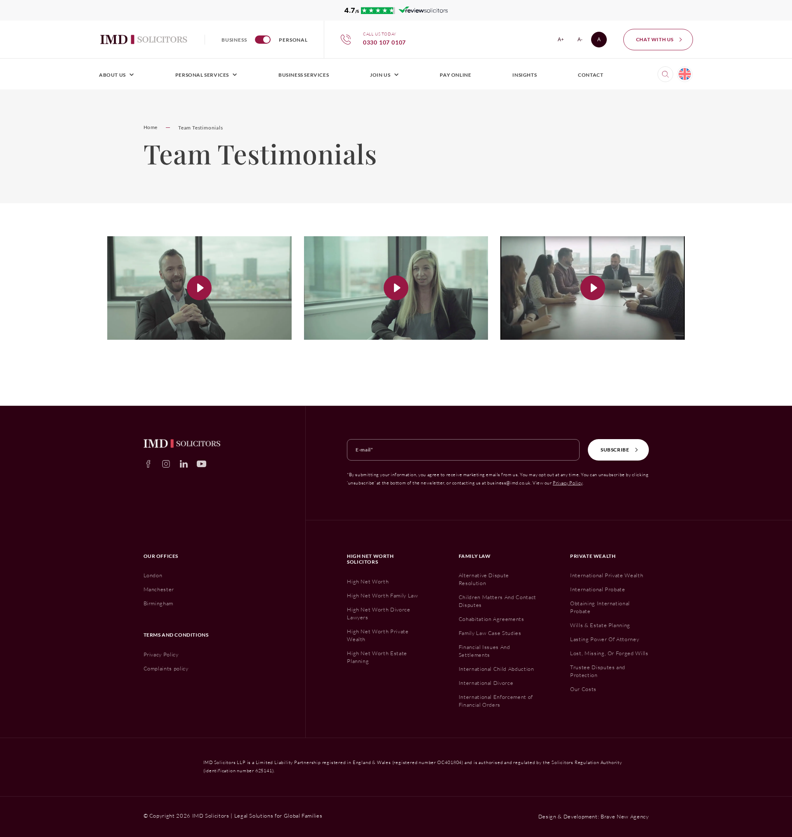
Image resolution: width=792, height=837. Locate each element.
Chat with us (655, 39)
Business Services (303, 75)
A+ (563, 41)
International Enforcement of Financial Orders (496, 701)
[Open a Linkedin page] (184, 464)
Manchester (159, 589)
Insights (524, 75)
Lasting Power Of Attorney (604, 639)
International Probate (597, 589)
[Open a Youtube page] (201, 464)
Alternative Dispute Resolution (484, 579)
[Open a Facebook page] (148, 464)
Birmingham (159, 603)
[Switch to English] (685, 74)
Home (151, 127)
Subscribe (615, 450)
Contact (590, 75)
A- (583, 41)
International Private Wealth (606, 575)
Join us (380, 75)
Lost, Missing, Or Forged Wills (609, 653)
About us (112, 75)
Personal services (202, 75)
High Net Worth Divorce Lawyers (378, 613)
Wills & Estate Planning (600, 625)
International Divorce (486, 682)
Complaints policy (166, 668)
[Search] (665, 74)
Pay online (455, 75)
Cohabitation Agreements (491, 619)
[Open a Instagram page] (166, 464)
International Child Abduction (496, 668)
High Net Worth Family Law (382, 595)
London (153, 575)
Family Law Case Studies (490, 633)
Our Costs (583, 689)
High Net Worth (368, 581)
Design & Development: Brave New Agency (593, 816)
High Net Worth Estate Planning (377, 657)
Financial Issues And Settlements (484, 651)
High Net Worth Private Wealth (377, 635)
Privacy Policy (567, 483)
